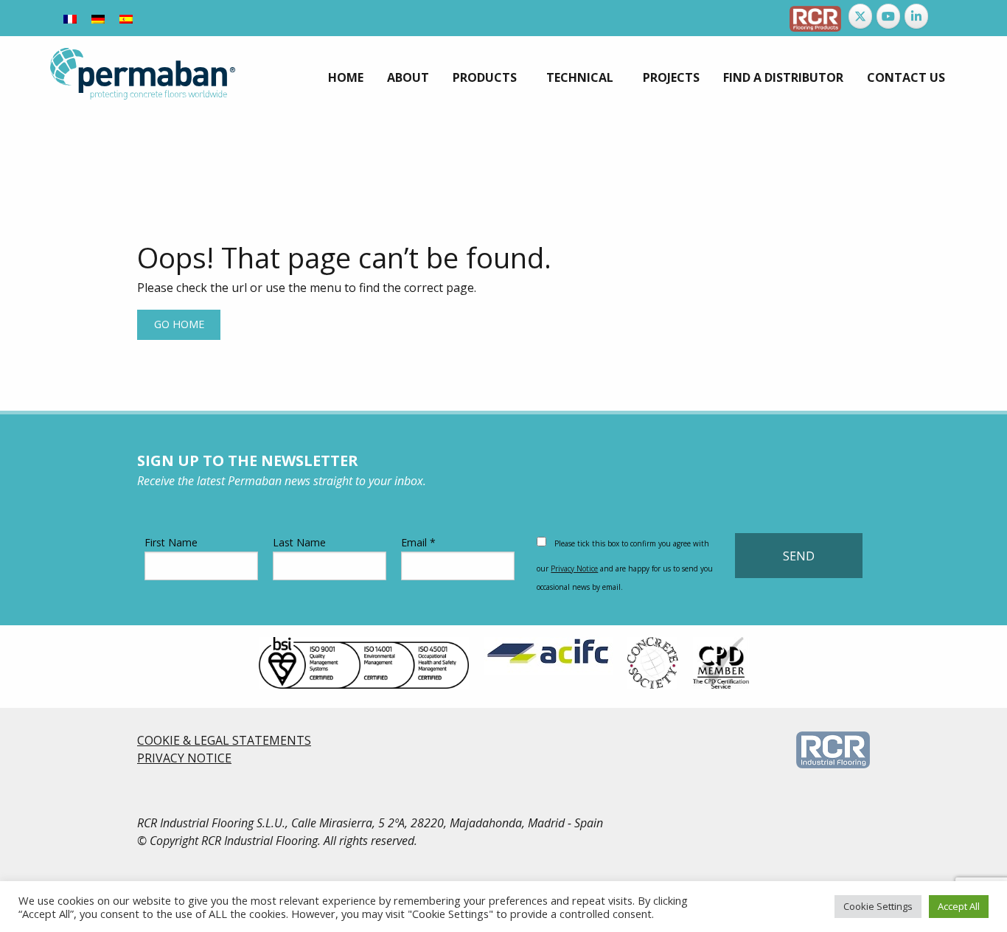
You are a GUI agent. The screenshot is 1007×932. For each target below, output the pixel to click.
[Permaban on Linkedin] (916, 16)
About (408, 77)
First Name (171, 542)
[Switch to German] (98, 18)
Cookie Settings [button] (878, 906)
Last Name (299, 542)
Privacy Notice (574, 568)
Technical (579, 77)
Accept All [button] (959, 906)
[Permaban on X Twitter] (860, 16)
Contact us (906, 77)
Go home (179, 324)
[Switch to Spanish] (126, 18)
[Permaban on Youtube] (888, 16)
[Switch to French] (70, 18)
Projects (671, 77)
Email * (418, 542)
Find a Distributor (783, 77)
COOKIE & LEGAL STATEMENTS (224, 740)
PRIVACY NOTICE (184, 758)
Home (345, 77)
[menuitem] (345, 77)
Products (485, 77)
